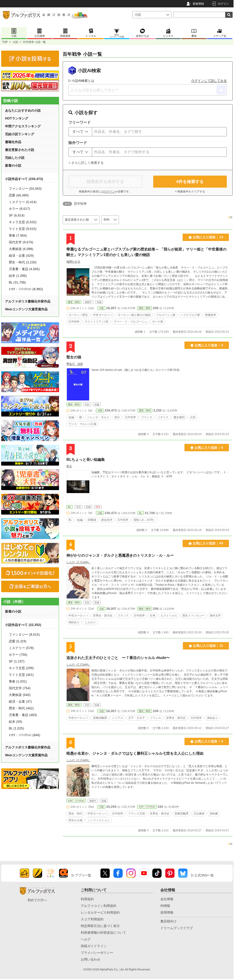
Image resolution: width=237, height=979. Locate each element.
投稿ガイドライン (94, 946)
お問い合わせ (90, 959)
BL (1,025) (16, 728)
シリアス (117, 718)
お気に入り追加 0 (209, 345)
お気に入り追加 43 (208, 543)
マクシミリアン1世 (97, 321)
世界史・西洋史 (102, 615)
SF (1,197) (17, 661)
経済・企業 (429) (21, 255)
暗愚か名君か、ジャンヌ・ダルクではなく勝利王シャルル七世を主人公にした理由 (134, 753)
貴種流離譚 (100, 718)
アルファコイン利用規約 (98, 906)
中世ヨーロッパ (102, 315)
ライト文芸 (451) (21, 675)
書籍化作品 (13, 142)
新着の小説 (13, 165)
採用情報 (166, 912)
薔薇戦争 (210, 315)
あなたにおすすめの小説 (23, 110)
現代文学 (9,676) (21, 242)
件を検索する (190, 181)
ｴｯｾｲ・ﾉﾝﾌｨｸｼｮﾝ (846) (24, 735)
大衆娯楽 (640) (20, 695)
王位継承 (199, 813)
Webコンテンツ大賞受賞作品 (26, 309)
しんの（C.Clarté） (78, 562)
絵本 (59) (15, 721)
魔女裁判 (179, 417)
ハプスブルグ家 (190, 315)
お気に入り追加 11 (208, 645)
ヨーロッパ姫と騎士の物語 (134, 315)
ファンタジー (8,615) (24, 634)
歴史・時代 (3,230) (23, 262)
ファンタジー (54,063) (25, 188)
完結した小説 (15, 157)
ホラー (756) (18, 654)
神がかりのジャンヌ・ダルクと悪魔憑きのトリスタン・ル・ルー (120, 555)
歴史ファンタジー (193, 615)
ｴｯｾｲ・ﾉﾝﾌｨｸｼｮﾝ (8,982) (26, 289)
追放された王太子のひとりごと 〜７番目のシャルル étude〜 (118, 658)
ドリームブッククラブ (176, 928)
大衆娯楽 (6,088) (21, 249)
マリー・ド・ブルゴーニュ (130, 321)
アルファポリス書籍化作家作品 (27, 301)
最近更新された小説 (19, 150)
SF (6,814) (17, 215)
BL (69, 507)
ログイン (223, 3)
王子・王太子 (136, 718)
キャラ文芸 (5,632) (23, 222)
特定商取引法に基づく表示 (100, 926)
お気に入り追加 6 (209, 447)
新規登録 (198, 3)
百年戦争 (74, 321)
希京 (69, 466)
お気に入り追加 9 (209, 741)
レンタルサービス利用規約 (100, 912)
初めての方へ (37, 900)
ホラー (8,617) (19, 208)
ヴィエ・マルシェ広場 (82, 424)
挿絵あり (74, 622)
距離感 (92, 520)
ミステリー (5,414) (23, 202)
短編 (71, 417)
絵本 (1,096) (18, 276)
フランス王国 (136, 813)
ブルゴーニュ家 (165, 315)
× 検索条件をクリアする (190, 191)
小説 (15, 42)
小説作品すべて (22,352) (23, 625)
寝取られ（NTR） (145, 520)
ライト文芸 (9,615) (23, 229)
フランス (146, 417)
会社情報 (166, 899)
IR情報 (165, 906)
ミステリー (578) (21, 648)
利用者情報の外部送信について (103, 932)
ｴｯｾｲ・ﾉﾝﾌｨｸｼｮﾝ (76, 800)
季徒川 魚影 (74, 364)
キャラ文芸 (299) (21, 668)
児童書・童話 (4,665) (24, 269)
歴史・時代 (74, 302)
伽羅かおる (73, 261)
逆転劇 (214, 813)
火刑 (192, 417)
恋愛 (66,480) (19, 195)
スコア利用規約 (92, 919)
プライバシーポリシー (97, 953)
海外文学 (215, 615)
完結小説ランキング (19, 134)
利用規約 (87, 899)
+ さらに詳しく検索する (86, 163)
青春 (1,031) (18, 681)
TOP (5, 42)
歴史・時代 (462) (21, 708)
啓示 (117, 417)
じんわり (90, 622)
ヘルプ (85, 939)
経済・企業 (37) (20, 701)
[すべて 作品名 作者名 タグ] (80, 131)
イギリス (162, 417)
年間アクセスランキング (23, 126)
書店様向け (168, 921)
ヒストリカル (169, 615)
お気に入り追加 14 (208, 237)
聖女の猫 (73, 357)
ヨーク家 (157, 321)
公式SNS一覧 (204, 875)
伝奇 (153, 615)
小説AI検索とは (83, 80)
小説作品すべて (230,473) (24, 179)
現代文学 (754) (20, 688)
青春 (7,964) (18, 235)
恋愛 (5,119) (17, 641)
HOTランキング (16, 118)
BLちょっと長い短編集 (85, 459)
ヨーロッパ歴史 (78, 315)
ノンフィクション (98, 820)
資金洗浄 (106, 520)
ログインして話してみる (209, 80)
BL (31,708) (17, 282)
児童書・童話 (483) (23, 715)
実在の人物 (75, 820)
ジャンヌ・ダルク (98, 417)
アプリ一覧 (83, 875)
